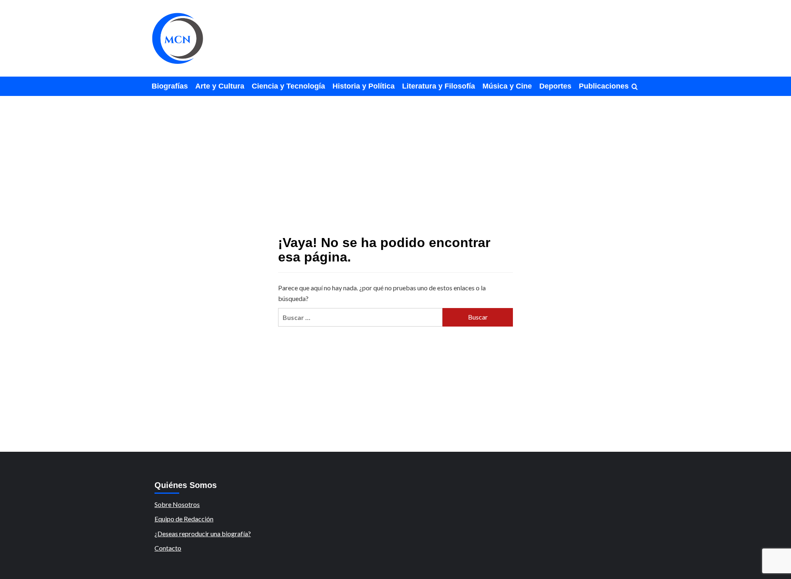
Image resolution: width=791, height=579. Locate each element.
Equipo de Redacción (183, 519)
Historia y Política (363, 86)
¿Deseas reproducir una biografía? (202, 533)
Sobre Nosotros (177, 504)
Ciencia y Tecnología (288, 86)
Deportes (555, 86)
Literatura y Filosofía (438, 86)
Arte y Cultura (219, 86)
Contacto (167, 548)
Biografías (170, 86)
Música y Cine (507, 86)
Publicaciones (604, 86)
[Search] (635, 87)
